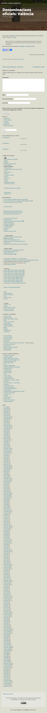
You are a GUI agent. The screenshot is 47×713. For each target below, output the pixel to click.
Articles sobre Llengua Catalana (11, 319)
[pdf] (14, 37)
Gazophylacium (7, 340)
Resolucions (7, 178)
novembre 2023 (7, 427)
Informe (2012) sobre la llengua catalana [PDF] (14, 273)
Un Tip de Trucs (7, 394)
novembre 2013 (7, 566)
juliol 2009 (6, 636)
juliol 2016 (6, 531)
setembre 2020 (7, 468)
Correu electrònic (7, 99)
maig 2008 (6, 656)
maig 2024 (6, 421)
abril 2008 (6, 657)
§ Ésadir (5, 306)
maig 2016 (6, 534)
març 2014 (6, 560)
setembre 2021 (7, 452)
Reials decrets (8, 172)
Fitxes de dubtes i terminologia (11, 159)
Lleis (6, 170)
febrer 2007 (6, 677)
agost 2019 (6, 483)
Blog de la (12, 240)
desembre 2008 (7, 646)
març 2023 (6, 435)
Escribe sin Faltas (7, 372)
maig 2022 (6, 442)
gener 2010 (6, 627)
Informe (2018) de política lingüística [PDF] (13, 280)
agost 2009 (6, 634)
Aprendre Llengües (8, 357)
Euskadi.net (6, 228)
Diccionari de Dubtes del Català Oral (12, 214)
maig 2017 (6, 518)
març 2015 (6, 547)
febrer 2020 (6, 475)
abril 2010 (6, 623)
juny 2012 (6, 587)
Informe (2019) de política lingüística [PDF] (13, 281)
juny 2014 (6, 556)
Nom (4, 95)
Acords (6, 176)
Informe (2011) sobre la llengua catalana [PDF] (14, 271)
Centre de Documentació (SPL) (10, 218)
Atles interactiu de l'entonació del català (13, 211)
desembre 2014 (7, 550)
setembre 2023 (7, 428)
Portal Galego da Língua (9, 387)
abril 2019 (6, 487)
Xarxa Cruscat (7, 398)
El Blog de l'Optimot (8, 337)
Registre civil (7, 194)
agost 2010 (6, 617)
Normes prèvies (8, 168)
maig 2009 (6, 639)
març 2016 (6, 537)
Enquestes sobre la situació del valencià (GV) (14, 250)
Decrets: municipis (10, 175)
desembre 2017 (7, 510)
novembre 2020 (7, 467)
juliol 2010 (6, 619)
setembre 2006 (7, 684)
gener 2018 (6, 508)
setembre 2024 (7, 418)
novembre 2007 (7, 664)
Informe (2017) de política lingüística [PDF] (13, 278)
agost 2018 (6, 498)
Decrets (6, 173)
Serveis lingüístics (8, 165)
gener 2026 (6, 408)
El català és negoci (8, 227)
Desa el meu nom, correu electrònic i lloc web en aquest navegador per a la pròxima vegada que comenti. (23, 109)
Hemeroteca (6, 122)
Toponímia (11, 17)
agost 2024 (6, 420)
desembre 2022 (7, 440)
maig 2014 (6, 557)
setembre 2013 (7, 568)
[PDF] (25, 263)
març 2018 (6, 505)
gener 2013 (6, 579)
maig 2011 (6, 604)
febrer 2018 (6, 507)
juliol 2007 (6, 670)
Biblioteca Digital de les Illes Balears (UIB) (13, 221)
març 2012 (6, 591)
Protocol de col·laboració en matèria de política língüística (17, 201)
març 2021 (6, 461)
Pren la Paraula (7, 345)
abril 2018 (6, 504)
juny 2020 (6, 473)
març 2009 (6, 642)
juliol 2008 (6, 653)
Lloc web (5, 103)
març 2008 (6, 659)
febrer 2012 (6, 593)
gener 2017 (6, 524)
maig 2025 (6, 412)
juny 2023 (6, 431)
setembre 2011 (7, 600)
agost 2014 (6, 553)
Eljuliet (5, 327)
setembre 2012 (7, 584)
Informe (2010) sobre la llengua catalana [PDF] (14, 270)
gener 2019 (6, 491)
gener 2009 (6, 644)
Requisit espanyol (8, 293)
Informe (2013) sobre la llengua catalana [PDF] (14, 274)
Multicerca (6, 162)
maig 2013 (6, 573)
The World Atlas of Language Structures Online (14, 391)
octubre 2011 (7, 599)
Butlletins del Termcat (9, 238)
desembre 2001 (7, 686)
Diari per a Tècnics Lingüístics (11, 3)
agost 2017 (6, 514)
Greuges (6, 160)
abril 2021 (6, 460)
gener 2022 (6, 447)
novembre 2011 (7, 597)
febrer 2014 (6, 561)
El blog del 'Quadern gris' (9, 224)
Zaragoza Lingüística (8, 401)
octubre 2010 (7, 614)
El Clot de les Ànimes (8, 326)
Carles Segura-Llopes (8, 362)
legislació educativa (11, 264)
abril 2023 (6, 434)
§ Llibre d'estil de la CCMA (9, 307)
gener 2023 (6, 438)
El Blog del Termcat (8, 368)
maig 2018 (6, 503)
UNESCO (6, 395)
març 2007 (6, 676)
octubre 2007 (7, 666)
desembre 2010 (7, 611)
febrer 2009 (6, 643)
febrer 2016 (6, 538)
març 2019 (6, 488)
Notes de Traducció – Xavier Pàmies (12, 382)
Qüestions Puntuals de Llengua (10, 347)
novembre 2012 (7, 581)
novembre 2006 (7, 682)
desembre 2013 (7, 564)
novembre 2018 (7, 494)
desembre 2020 (7, 465)
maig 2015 (6, 544)
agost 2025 (6, 409)
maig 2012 (6, 589)
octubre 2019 (7, 481)
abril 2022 (6, 444)
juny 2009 (6, 637)
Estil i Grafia (6, 331)
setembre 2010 (7, 616)
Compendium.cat (8, 219)
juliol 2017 (6, 515)
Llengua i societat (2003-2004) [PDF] (12, 287)
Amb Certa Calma (8, 317)
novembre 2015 (7, 540)
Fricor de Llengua (8, 335)
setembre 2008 (7, 650)
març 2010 (6, 624)
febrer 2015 (6, 548)
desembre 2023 (7, 425)
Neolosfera (6, 381)
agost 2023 (6, 430)
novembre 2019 (7, 480)
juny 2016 (6, 533)
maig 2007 (6, 673)
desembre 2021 (7, 448)
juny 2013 (6, 571)
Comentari (5, 77)
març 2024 (6, 422)
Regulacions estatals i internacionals (14, 169)
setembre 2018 (7, 497)
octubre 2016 (7, 528)
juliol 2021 (6, 455)
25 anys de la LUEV (8, 206)
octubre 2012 (7, 583)
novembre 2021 (7, 450)
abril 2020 (6, 474)
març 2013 (6, 576)
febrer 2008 (6, 660)
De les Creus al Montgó (9, 321)
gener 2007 (6, 679)
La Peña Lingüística (8, 377)
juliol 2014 (6, 554)
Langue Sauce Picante (9, 378)
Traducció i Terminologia (9, 392)
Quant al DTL (7, 124)
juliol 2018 (6, 500)
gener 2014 (6, 563)
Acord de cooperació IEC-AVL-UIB (11, 202)
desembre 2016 (7, 525)
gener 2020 (6, 477)
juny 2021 (6, 457)
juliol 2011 (6, 601)
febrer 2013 (6, 577)
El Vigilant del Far (8, 330)
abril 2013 (6, 574)
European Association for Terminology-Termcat (14, 241)
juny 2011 (6, 603)
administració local (20, 59)
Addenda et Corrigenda (9, 355)
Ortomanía (6, 384)
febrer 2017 (6, 523)
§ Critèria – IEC (7, 304)
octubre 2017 (7, 513)
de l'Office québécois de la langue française (16, 244)
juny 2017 (6, 517)
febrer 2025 (6, 414)
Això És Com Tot (7, 316)
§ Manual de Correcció (9, 309)
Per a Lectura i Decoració (9, 344)
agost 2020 (6, 470)
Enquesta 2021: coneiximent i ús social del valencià (15, 258)
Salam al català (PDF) (8, 294)
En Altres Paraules (8, 371)
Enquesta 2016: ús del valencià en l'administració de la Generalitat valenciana (21, 260)
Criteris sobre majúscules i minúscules (12, 67)
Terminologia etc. (8, 390)
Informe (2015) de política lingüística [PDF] (13, 277)
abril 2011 (6, 606)
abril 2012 (6, 590)
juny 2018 (6, 501)
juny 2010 (6, 620)
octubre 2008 (7, 649)
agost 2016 (6, 530)
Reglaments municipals (10, 182)
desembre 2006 (7, 680)
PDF (29, 261)
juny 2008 (6, 654)
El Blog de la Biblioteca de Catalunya (12, 367)
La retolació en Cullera (38, 67)
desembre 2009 (7, 629)
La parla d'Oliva (7, 375)
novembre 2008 (7, 647)
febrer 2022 (6, 445)
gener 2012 (6, 594)
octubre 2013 (7, 567)
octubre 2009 (7, 631)
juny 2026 (6, 407)
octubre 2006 (7, 683)
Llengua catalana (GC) (9, 252)
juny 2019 (6, 485)
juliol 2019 (6, 484)
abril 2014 (6, 558)
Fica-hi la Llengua (8, 338)
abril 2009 (6, 640)
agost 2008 (6, 652)
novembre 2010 (7, 613)
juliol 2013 (6, 570)
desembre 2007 (7, 663)
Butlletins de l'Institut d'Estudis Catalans (13, 237)
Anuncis (6, 180)
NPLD (5, 291)
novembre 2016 (7, 527)
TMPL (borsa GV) (7, 297)
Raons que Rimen (8, 348)
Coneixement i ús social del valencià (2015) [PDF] (15, 283)
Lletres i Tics (6, 341)
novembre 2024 (7, 417)
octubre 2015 (7, 541)
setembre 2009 (7, 633)
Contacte (6, 121)
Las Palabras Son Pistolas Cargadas (11, 380)
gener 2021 (6, 464)
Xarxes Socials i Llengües (9, 400)
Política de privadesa (8, 125)
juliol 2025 (6, 411)
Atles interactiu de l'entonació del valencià (13, 212)
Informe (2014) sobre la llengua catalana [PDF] (14, 276)
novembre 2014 (7, 551)
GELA (5, 374)
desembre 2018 (7, 493)
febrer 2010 (6, 626)
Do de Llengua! (7, 323)
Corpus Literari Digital (9, 222)
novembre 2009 (7, 630)
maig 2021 (6, 458)
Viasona (5, 299)
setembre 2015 (7, 543)
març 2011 (6, 607)
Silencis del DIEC (7, 350)
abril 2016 (6, 536)
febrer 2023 (6, 437)
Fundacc (6, 229)
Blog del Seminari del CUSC (10, 361)
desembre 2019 (7, 478)
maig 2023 (6, 432)
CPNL (5, 320)
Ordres (6, 179)
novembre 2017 (7, 511)
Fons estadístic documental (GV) (11, 251)
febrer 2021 (6, 462)
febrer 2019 (6, 490)
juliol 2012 (6, 586)
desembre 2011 (7, 596)
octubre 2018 (7, 495)
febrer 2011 (6, 609)
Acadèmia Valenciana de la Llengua (12, 188)
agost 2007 (6, 669)
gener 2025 (6, 415)
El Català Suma (7, 370)
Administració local (10, 183)
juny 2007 (6, 672)
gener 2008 (6, 662)
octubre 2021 (7, 451)
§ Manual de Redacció (9, 310)
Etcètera (6, 329)
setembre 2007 (7, 667)
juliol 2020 (6, 471)
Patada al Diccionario (8, 385)
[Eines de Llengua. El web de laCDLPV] (5, 157)
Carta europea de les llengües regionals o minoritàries (16, 199)
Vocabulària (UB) (7, 397)
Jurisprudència (8, 192)
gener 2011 (6, 610)
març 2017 (6, 521)
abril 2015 (6, 546)
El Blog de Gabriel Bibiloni (9, 365)
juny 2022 (6, 441)
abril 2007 (6, 674)
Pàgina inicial (7, 118)
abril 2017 (6, 520)
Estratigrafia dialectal (8, 225)
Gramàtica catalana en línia (10, 231)
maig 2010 (6, 621)
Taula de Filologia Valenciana (10, 388)
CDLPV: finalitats (7, 120)
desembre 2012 (7, 580)
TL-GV (5, 296)
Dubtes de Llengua (8, 324)
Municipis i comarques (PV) (27, 46)
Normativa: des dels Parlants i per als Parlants (14, 342)
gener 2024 (6, 424)
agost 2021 (6, 454)
